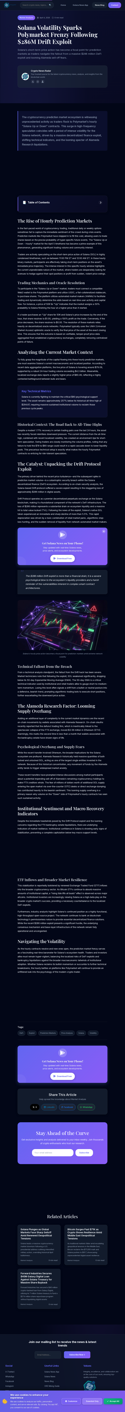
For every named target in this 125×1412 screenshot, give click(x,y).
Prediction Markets (48, 1033)
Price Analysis (67, 1033)
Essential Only (92, 1401)
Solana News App (80, 5)
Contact (114, 5)
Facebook (68, 1107)
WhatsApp (87, 1107)
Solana (81, 1033)
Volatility (93, 1033)
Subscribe (84, 1152)
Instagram (9, 1386)
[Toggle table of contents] (100, 202)
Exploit (32, 1033)
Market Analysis (26, 18)
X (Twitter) (10, 1372)
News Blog (99, 5)
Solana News (49, 1376)
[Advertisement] (62, 173)
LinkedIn (50, 1107)
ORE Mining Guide (51, 1386)
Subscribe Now (76, 1355)
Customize (72, 1401)
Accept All (114, 1401)
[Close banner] (104, 531)
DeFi (21, 1033)
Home (63, 5)
